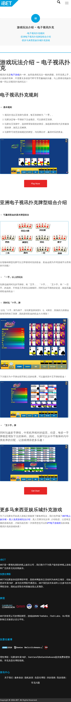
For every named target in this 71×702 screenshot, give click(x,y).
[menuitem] (60, 6)
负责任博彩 (40, 677)
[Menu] (67, 7)
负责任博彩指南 (16, 660)
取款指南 (61, 677)
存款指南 (51, 677)
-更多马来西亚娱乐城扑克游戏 (35, 40)
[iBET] (28, 3)
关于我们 (8, 677)
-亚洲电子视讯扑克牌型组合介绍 (35, 36)
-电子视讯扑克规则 (35, 33)
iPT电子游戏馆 (54, 523)
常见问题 (35, 682)
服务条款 (19, 677)
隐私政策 (29, 677)
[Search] (60, 6)
